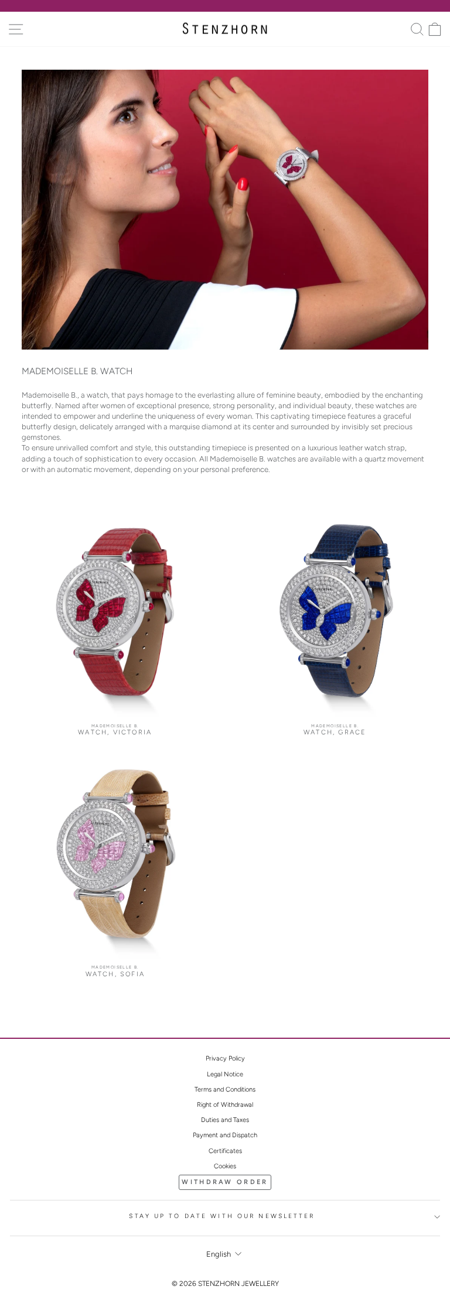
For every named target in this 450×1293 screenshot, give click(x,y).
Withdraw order (225, 1182)
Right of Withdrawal (225, 1105)
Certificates (225, 1151)
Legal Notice (225, 1074)
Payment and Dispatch (225, 1135)
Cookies (225, 1166)
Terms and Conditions (225, 1089)
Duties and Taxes (225, 1120)
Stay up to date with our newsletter (222, 1216)
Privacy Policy (225, 1058)
